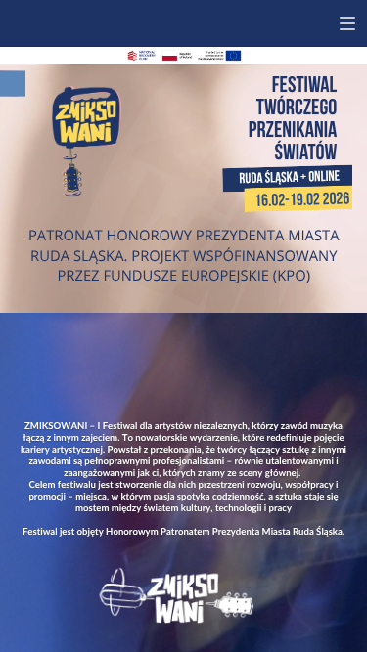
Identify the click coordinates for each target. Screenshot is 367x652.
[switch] (347, 23)
